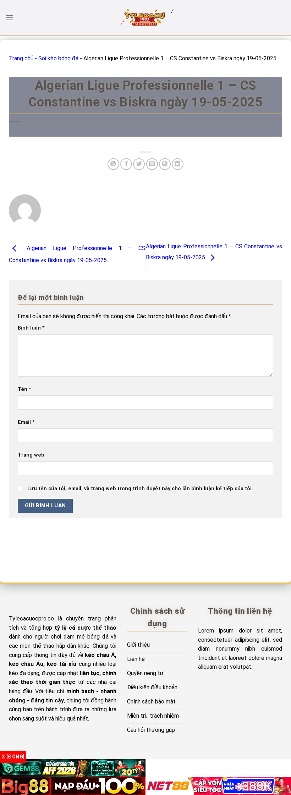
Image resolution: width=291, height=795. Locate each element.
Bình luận (31, 328)
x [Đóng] (13, 757)
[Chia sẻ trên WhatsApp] (113, 164)
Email (26, 422)
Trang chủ (21, 58)
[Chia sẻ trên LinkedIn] (177, 164)
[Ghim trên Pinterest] (165, 164)
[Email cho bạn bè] (152, 164)
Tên (24, 389)
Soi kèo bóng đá (58, 58)
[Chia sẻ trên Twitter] (139, 164)
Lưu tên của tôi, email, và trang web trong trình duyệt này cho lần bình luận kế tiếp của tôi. (140, 489)
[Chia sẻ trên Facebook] (126, 164)
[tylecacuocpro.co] (145, 18)
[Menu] (9, 17)
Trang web (31, 455)
